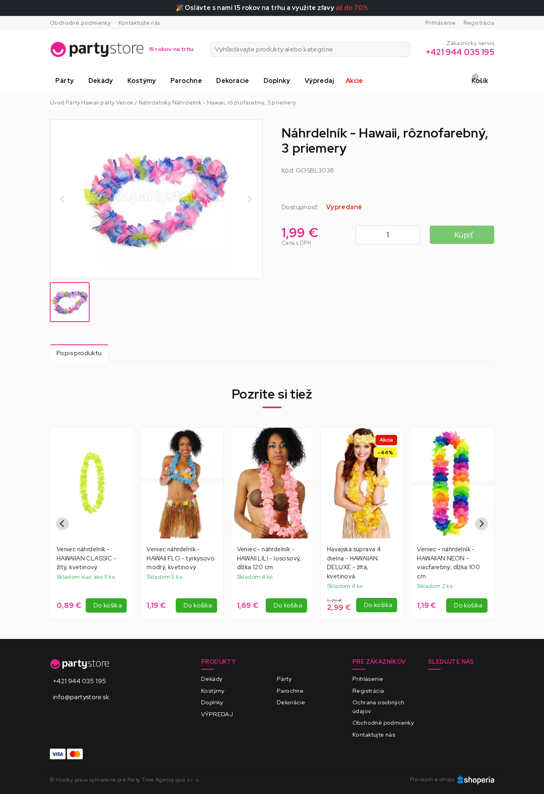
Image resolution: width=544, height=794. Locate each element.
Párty (284, 678)
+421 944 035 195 (79, 681)
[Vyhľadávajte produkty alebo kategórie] (405, 49)
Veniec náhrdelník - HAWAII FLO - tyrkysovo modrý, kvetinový (181, 558)
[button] (66, 81)
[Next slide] (249, 199)
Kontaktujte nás (140, 22)
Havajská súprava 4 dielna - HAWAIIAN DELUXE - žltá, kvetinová (354, 562)
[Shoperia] (476, 779)
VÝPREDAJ (217, 714)
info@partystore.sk (81, 697)
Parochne (290, 690)
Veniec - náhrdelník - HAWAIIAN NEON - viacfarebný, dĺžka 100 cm (448, 562)
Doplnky (212, 702)
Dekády (211, 678)
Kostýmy (213, 690)
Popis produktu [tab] (79, 353)
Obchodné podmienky (80, 22)
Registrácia (479, 22)
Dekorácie (291, 702)
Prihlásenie (440, 22)
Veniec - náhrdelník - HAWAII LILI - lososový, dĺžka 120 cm (269, 558)
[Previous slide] (63, 199)
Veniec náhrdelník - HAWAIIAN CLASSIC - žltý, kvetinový (86, 558)
